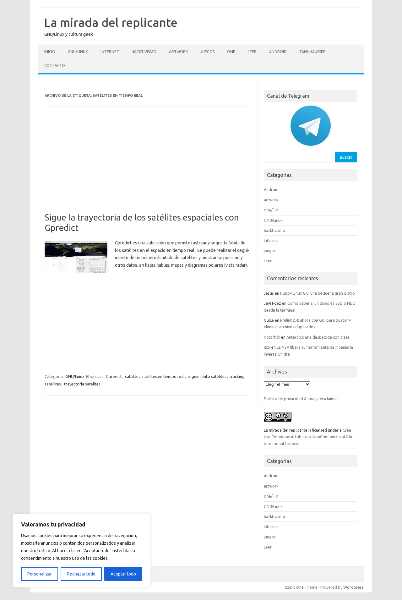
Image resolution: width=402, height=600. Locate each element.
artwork (178, 52)
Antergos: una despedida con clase (318, 337)
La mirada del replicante (110, 22)
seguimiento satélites (206, 376)
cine (231, 52)
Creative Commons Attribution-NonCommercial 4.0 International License (309, 437)
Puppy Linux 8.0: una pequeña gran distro (317, 293)
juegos (207, 52)
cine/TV (271, 210)
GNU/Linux (78, 52)
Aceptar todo (123, 573)
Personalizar (39, 573)
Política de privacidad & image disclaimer (301, 398)
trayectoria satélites (82, 384)
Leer (252, 52)
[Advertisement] (148, 166)
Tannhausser (312, 52)
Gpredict (114, 376)
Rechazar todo (81, 573)
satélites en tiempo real (163, 376)
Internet (109, 52)
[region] (82, 550)
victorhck (272, 337)
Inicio (49, 52)
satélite (132, 376)
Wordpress (353, 587)
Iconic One (294, 587)
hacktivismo (144, 52)
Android (278, 52)
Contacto (54, 65)
